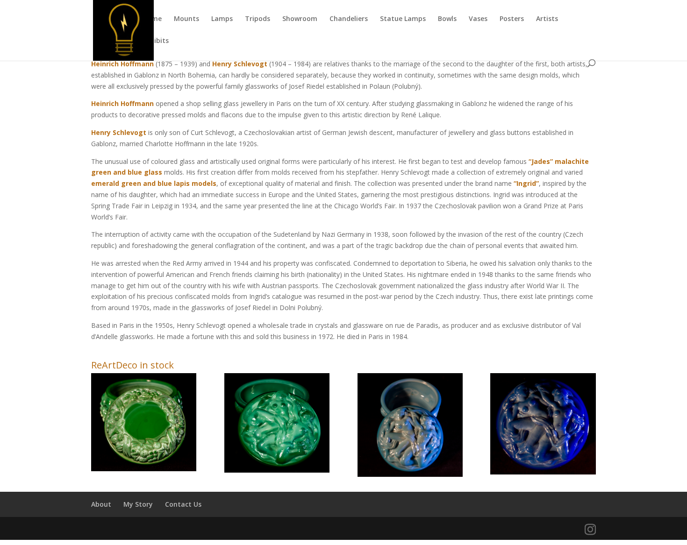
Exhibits (156, 41)
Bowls (447, 19)
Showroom (299, 19)
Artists (547, 19)
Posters (512, 19)
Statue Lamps (403, 19)
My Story (138, 504)
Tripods (257, 19)
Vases (478, 19)
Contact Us (183, 504)
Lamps (222, 19)
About (101, 504)
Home (152, 19)
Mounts (186, 19)
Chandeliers (348, 19)
